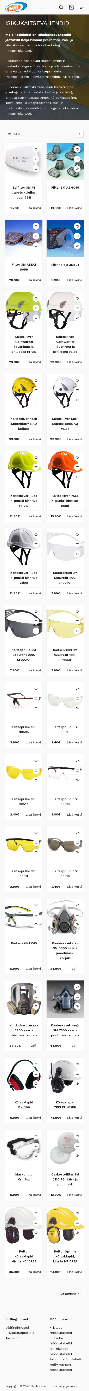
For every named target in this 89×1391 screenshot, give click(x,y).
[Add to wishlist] (36, 149)
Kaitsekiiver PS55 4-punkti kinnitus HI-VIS (23, 501)
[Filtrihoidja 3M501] (65, 238)
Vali (74, 969)
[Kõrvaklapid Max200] (23, 1076)
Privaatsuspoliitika (19, 1333)
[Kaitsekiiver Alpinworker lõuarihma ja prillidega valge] (65, 310)
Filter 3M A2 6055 (65, 187)
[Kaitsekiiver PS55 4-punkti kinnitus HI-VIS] (23, 469)
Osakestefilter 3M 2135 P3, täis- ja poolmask (65, 1179)
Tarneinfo (12, 1338)
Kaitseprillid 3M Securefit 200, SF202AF (24, 655)
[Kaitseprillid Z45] (23, 917)
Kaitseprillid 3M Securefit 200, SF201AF (65, 578)
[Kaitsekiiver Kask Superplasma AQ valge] (65, 392)
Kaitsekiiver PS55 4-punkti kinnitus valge (23, 578)
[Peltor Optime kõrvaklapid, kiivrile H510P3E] (65, 1225)
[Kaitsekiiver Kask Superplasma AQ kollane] (23, 392)
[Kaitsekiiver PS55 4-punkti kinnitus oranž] (65, 469)
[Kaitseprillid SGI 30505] (23, 700)
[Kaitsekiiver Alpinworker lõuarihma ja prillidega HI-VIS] (23, 310)
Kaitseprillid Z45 (24, 943)
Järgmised (68, 1294)
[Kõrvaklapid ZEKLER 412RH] (65, 1076)
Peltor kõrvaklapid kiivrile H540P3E (23, 1256)
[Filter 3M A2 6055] (65, 161)
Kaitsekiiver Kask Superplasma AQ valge (65, 424)
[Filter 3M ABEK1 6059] (23, 238)
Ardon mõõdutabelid (66, 1359)
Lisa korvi (33, 208)
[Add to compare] (36, 159)
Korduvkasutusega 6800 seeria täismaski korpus (24, 1030)
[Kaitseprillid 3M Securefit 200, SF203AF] (65, 623)
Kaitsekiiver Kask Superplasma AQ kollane (24, 424)
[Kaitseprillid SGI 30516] (65, 845)
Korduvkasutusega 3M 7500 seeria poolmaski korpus (65, 1030)
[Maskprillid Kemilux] (23, 1148)
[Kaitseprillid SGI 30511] (23, 845)
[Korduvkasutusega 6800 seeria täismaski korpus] (23, 999)
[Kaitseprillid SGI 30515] (65, 700)
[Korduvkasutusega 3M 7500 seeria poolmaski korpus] (65, 999)
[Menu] (82, 7)
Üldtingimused (17, 1328)
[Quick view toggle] (36, 168)
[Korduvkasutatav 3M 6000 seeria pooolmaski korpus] (65, 917)
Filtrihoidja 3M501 (65, 265)
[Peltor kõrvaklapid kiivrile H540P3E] (23, 1225)
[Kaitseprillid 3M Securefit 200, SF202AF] (23, 623)
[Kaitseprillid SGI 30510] (65, 772)
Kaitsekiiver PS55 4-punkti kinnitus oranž (65, 501)
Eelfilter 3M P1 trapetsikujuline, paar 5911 (24, 192)
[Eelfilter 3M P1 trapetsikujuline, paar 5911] (23, 161)
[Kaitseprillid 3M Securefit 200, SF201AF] (65, 546)
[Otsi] (61, 7)
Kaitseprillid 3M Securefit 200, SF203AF (65, 655)
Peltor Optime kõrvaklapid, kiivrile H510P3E (65, 1256)
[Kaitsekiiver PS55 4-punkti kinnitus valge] (23, 546)
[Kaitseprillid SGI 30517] (23, 772)
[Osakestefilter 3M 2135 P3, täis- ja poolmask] (65, 1148)
